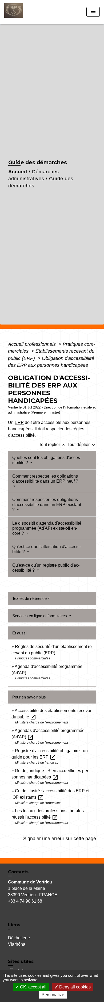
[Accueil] (24, 12)
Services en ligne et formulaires (40, 615)
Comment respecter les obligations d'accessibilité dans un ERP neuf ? (45, 478)
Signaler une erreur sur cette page (59, 838)
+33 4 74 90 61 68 (25, 901)
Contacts (18, 871)
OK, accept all (32, 987)
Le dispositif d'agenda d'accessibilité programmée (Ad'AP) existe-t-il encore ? (46, 528)
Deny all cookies (74, 987)
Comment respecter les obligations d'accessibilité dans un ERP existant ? (46, 504)
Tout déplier (81, 444)
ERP (19, 422)
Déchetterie (19, 938)
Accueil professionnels (32, 344)
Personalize (53, 994)
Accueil (17, 171)
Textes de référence (29, 598)
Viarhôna (16, 944)
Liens (14, 924)
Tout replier (52, 444)
